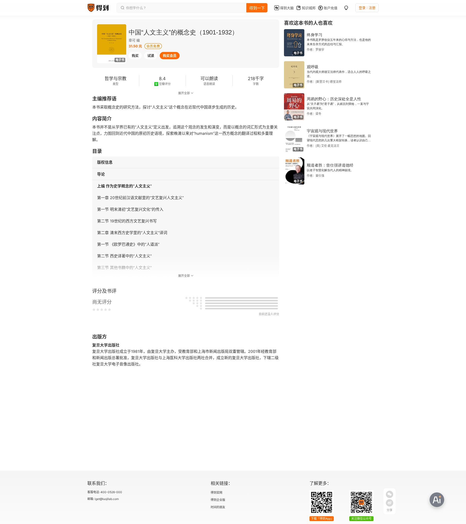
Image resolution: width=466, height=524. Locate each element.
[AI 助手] (437, 499)
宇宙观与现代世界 (322, 131)
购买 (135, 55)
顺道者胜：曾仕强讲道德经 (330, 165)
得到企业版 (218, 500)
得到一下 (257, 8)
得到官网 (216, 492)
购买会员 (169, 55)
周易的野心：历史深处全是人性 (334, 99)
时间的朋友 (218, 507)
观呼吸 (312, 67)
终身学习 (314, 35)
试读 (150, 55)
